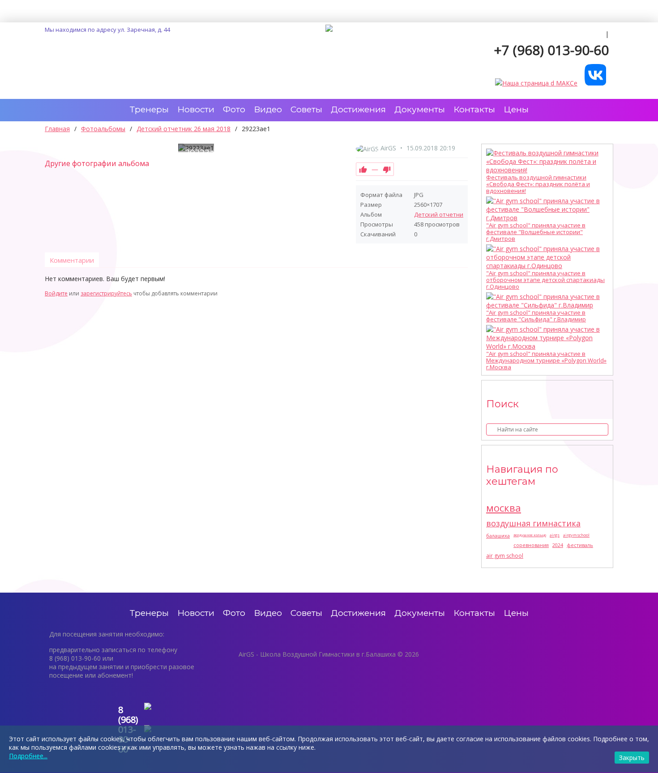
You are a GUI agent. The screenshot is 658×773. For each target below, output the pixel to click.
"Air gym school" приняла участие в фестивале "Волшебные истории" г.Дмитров (535, 232)
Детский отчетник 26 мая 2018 (457, 214)
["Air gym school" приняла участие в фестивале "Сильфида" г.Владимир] (545, 300)
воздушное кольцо (529, 534)
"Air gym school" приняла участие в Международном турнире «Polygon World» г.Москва (546, 360)
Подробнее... (28, 756)
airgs (555, 535)
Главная (57, 128)
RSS (464, 283)
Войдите (56, 293)
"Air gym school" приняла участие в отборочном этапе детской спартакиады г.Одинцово (545, 280)
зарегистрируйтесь (106, 293)
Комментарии (72, 260)
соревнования (531, 545)
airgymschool (576, 535)
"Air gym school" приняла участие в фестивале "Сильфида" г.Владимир (536, 316)
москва (503, 507)
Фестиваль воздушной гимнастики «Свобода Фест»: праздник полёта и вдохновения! (538, 184)
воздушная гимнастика (533, 523)
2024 (557, 545)
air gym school (504, 555)
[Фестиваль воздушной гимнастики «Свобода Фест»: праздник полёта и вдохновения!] (545, 161)
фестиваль (580, 545)
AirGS (388, 148)
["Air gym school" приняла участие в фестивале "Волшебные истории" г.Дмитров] (545, 209)
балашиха (498, 535)
